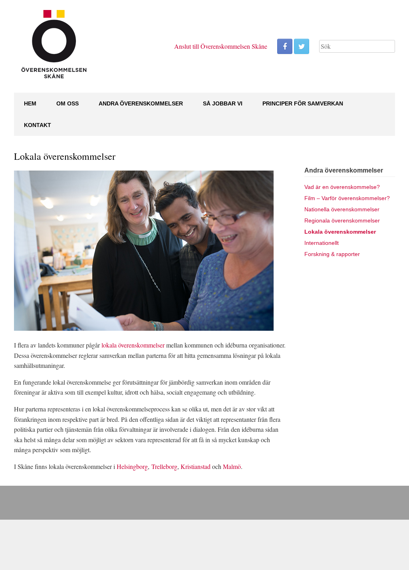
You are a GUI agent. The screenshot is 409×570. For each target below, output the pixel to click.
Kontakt (37, 125)
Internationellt (321, 243)
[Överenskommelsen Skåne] (54, 46)
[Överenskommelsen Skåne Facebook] (284, 46)
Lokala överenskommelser (340, 231)
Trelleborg (164, 466)
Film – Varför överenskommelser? (347, 198)
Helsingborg (132, 466)
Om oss (67, 103)
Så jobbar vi (222, 103)
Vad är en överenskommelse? (342, 187)
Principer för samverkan (302, 103)
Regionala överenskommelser (342, 220)
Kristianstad (195, 466)
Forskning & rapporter (332, 254)
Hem (30, 103)
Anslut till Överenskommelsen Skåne (220, 46)
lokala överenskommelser (133, 345)
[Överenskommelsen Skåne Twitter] (301, 46)
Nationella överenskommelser (341, 209)
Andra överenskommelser (141, 103)
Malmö (232, 466)
